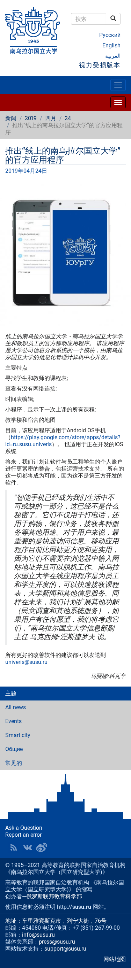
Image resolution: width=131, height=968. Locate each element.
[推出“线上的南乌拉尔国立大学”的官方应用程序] (65, 253)
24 (68, 118)
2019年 (14, 171)
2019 (31, 118)
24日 (41, 171)
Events (13, 721)
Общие (14, 749)
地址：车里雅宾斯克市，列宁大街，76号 (56, 920)
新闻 (10, 118)
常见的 (13, 763)
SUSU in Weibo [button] (41, 847)
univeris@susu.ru (26, 662)
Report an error (23, 834)
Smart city (17, 735)
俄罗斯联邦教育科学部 (54, 896)
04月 (29, 171)
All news (15, 707)
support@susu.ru (65, 948)
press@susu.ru (57, 941)
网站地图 (114, 959)
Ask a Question (23, 827)
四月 (50, 118)
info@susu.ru (38, 934)
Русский (110, 35)
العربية (113, 56)
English (111, 45)
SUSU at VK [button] (27, 847)
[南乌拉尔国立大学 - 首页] (33, 31)
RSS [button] (13, 847)
